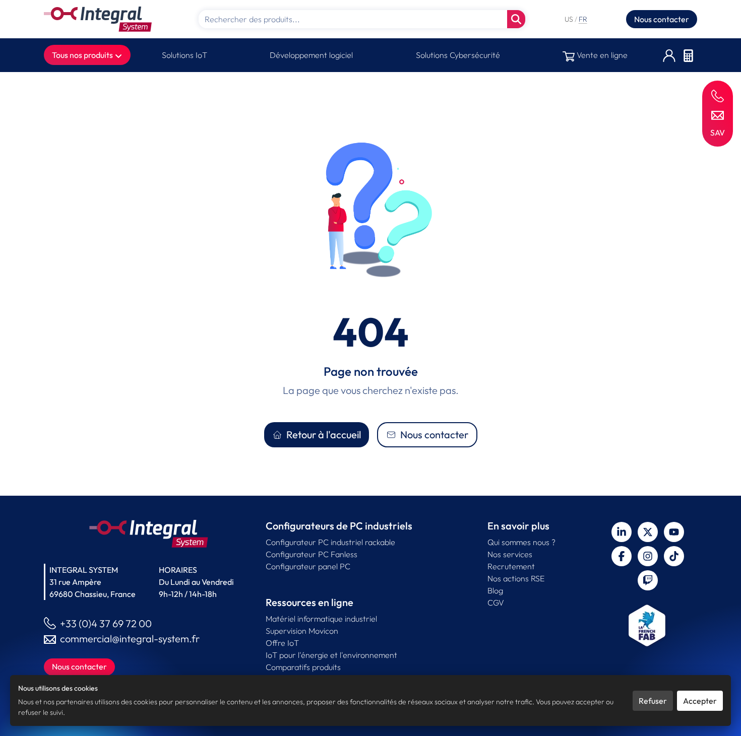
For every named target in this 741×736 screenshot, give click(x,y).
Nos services (509, 554)
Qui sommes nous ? (521, 542)
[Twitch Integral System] (648, 580)
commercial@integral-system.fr (130, 638)
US (570, 19)
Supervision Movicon (302, 631)
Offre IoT (282, 643)
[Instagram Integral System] (648, 556)
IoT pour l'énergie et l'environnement (331, 655)
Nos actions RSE (515, 578)
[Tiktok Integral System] (674, 556)
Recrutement (511, 566)
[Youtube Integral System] (674, 532)
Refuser (653, 701)
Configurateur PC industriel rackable (330, 542)
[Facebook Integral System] (621, 556)
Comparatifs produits (303, 667)
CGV (495, 602)
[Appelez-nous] (717, 95)
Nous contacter (661, 19)
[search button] (516, 19)
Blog (495, 590)
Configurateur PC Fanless (311, 554)
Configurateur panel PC (308, 566)
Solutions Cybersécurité (458, 55)
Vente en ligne (601, 55)
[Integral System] (98, 19)
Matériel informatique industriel (321, 619)
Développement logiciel (311, 55)
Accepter (700, 701)
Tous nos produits (83, 55)
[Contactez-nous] (717, 114)
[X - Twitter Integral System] (648, 532)
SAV (717, 132)
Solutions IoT (184, 55)
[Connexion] (669, 55)
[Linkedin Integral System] (621, 532)
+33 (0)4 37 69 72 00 (106, 623)
